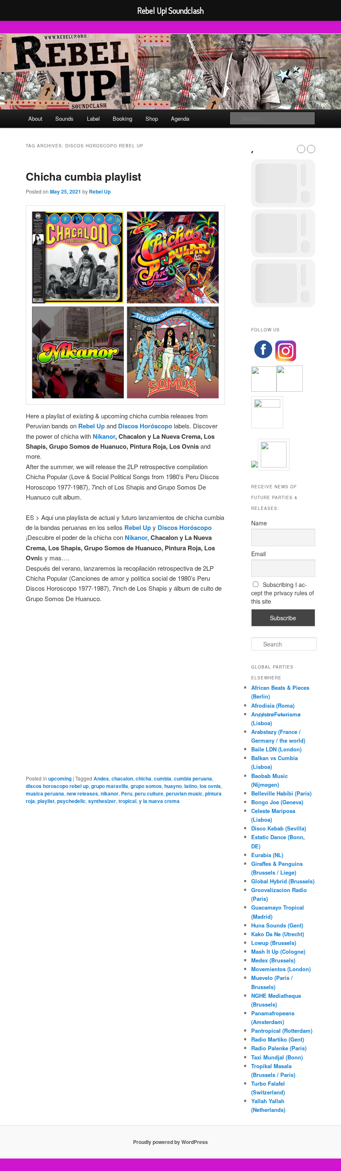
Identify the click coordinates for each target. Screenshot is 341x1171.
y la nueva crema (159, 801)
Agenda (180, 118)
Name (259, 523)
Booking (122, 118)
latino (190, 786)
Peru (126, 793)
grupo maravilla (109, 786)
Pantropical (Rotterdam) (281, 1030)
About (35, 118)
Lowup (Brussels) (273, 943)
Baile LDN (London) (276, 749)
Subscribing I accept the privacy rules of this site (282, 592)
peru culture (149, 793)
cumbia (162, 778)
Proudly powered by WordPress (170, 1142)
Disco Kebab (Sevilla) (278, 828)
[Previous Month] (301, 149)
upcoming (60, 778)
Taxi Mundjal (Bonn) (277, 1057)
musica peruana (45, 793)
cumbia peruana (193, 778)
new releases (82, 793)
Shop (152, 118)
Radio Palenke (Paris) (278, 1048)
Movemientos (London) (281, 969)
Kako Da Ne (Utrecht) (277, 934)
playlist (45, 801)
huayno (173, 786)
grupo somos (146, 786)
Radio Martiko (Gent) (277, 1039)
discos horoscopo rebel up (57, 786)
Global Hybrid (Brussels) (282, 881)
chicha (143, 778)
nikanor (110, 793)
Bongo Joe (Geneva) (277, 802)
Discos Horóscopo (145, 425)
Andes (101, 778)
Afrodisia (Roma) (272, 705)
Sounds (64, 118)
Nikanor (104, 436)
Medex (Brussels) (273, 960)
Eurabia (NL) (267, 855)
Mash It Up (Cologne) (278, 951)
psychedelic (71, 801)
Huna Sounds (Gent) (277, 925)
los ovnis (210, 786)
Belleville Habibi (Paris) (281, 793)
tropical (127, 801)
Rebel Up (100, 191)
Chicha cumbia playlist (83, 176)
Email (258, 553)
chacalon (122, 778)
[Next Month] (311, 149)
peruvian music (184, 793)
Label (93, 118)
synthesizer (102, 801)
